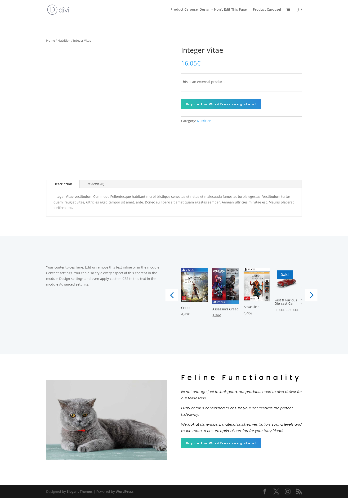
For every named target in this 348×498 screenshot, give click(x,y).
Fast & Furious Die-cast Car (286, 302)
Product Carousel (267, 10)
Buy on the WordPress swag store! (221, 104)
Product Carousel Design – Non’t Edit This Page (208, 10)
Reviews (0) (95, 184)
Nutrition (64, 40)
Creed (186, 307)
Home (50, 40)
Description (63, 184)
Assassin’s (251, 306)
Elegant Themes (80, 491)
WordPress (125, 491)
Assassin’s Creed (225, 309)
